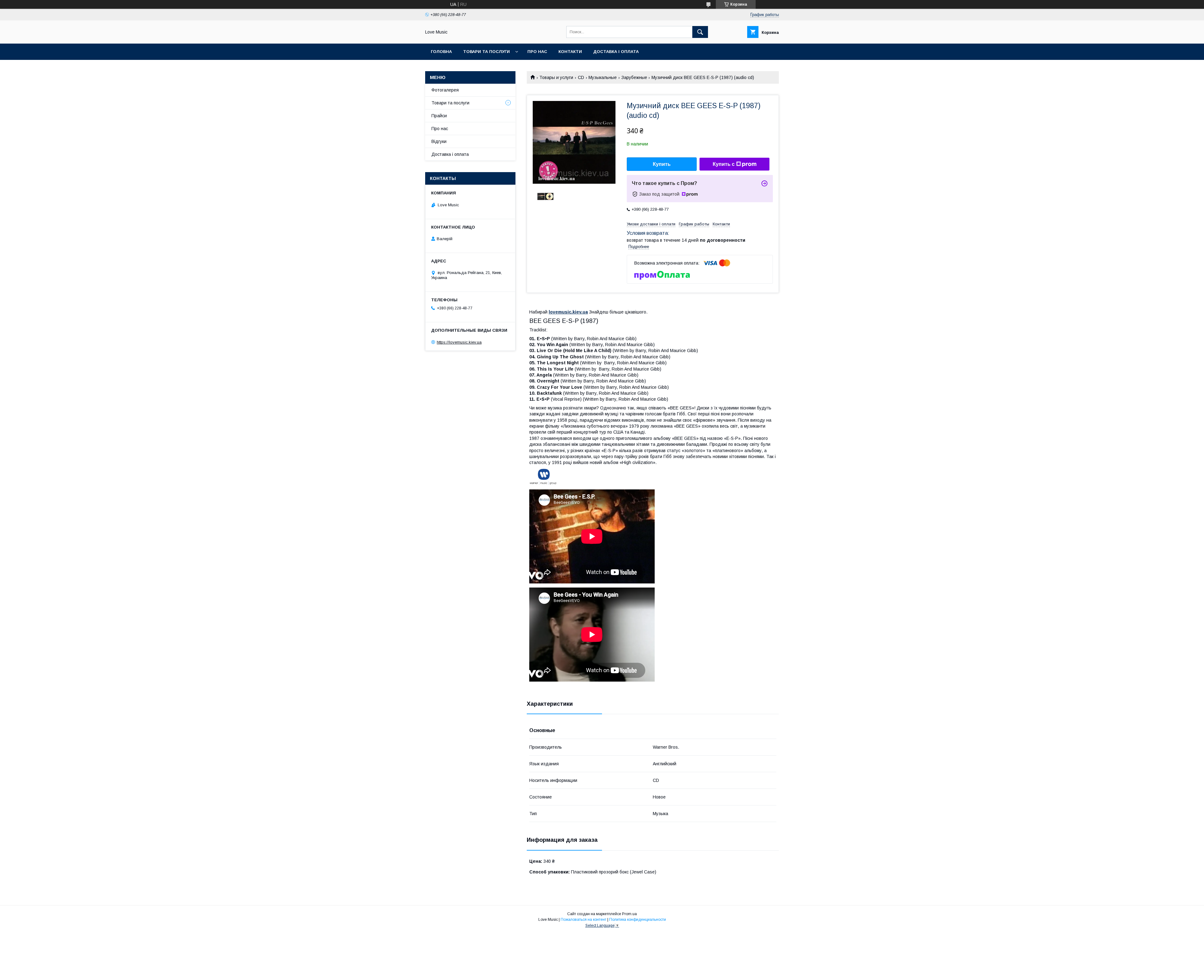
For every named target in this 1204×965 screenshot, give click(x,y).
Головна (441, 51)
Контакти (570, 51)
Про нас (537, 51)
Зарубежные (634, 77)
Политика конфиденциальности (637, 919)
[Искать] (700, 32)
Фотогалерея (445, 89)
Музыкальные (603, 77)
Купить (662, 164)
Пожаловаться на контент (583, 919)
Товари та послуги (486, 51)
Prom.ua (629, 914)
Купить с (724, 164)
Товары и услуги (556, 77)
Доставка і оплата (616, 51)
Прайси (439, 115)
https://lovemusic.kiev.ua (459, 342)
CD (581, 77)
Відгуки (438, 141)
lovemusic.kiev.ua (568, 311)
